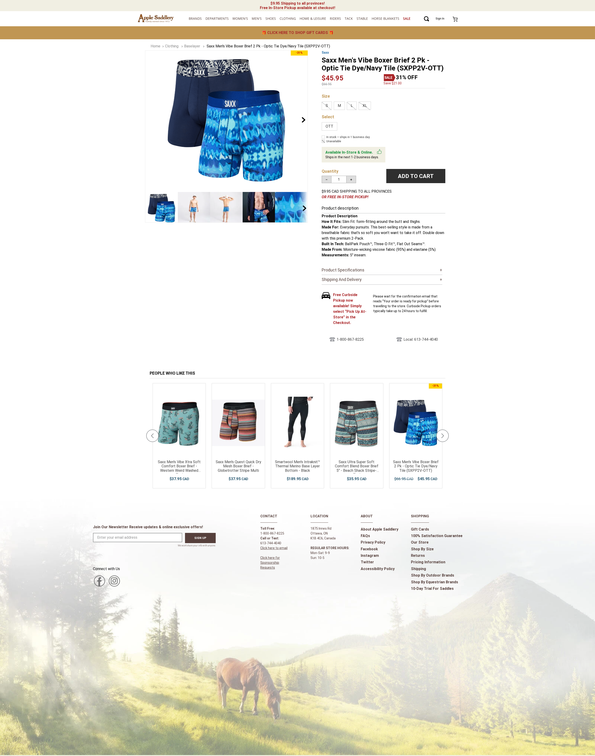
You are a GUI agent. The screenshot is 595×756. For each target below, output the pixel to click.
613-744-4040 (270, 543)
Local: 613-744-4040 (420, 339)
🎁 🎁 (298, 32)
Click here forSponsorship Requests (270, 562)
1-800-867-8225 (350, 339)
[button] (327, 106)
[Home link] (155, 46)
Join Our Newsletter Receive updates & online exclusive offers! (148, 527)
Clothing (171, 46)
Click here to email (274, 548)
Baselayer (192, 46)
